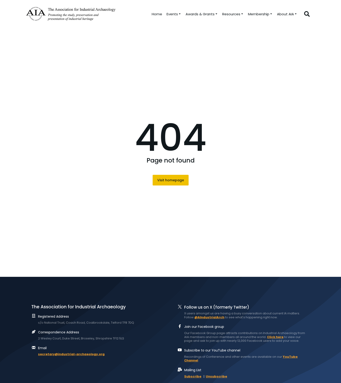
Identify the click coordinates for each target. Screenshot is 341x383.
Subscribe (192, 376)
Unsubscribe (216, 376)
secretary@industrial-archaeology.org (71, 354)
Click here (275, 337)
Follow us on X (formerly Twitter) (216, 307)
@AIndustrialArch (209, 317)
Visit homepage (170, 180)
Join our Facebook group (204, 326)
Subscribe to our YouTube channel (212, 350)
